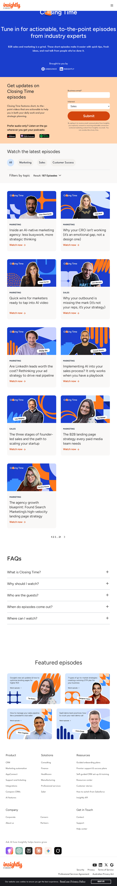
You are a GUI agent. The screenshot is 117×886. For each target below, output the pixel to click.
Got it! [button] (101, 882)
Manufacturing (48, 780)
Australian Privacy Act (103, 874)
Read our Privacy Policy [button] (72, 881)
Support (80, 823)
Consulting (46, 763)
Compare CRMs (13, 792)
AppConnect (11, 774)
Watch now (16, 244)
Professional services (50, 786)
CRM (8, 763)
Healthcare (46, 774)
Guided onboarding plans (88, 763)
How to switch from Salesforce (90, 792)
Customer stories (84, 786)
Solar (43, 792)
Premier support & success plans (91, 768)
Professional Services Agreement (73, 874)
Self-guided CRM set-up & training (92, 774)
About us (10, 823)
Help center (81, 829)
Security (80, 870)
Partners (44, 823)
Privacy (91, 870)
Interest (71, 101)
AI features (11, 798)
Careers (44, 817)
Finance (44, 768)
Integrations (11, 786)
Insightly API (82, 798)
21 (60, 537)
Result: (45, 175)
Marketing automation (16, 768)
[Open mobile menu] (112, 5)
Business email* (75, 90)
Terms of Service (106, 870)
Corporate (11, 817)
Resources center (84, 780)
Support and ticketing (16, 780)
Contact (80, 817)
